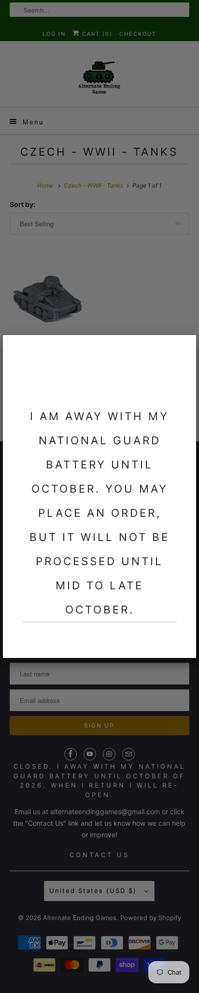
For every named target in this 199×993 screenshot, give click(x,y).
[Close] (183, 348)
